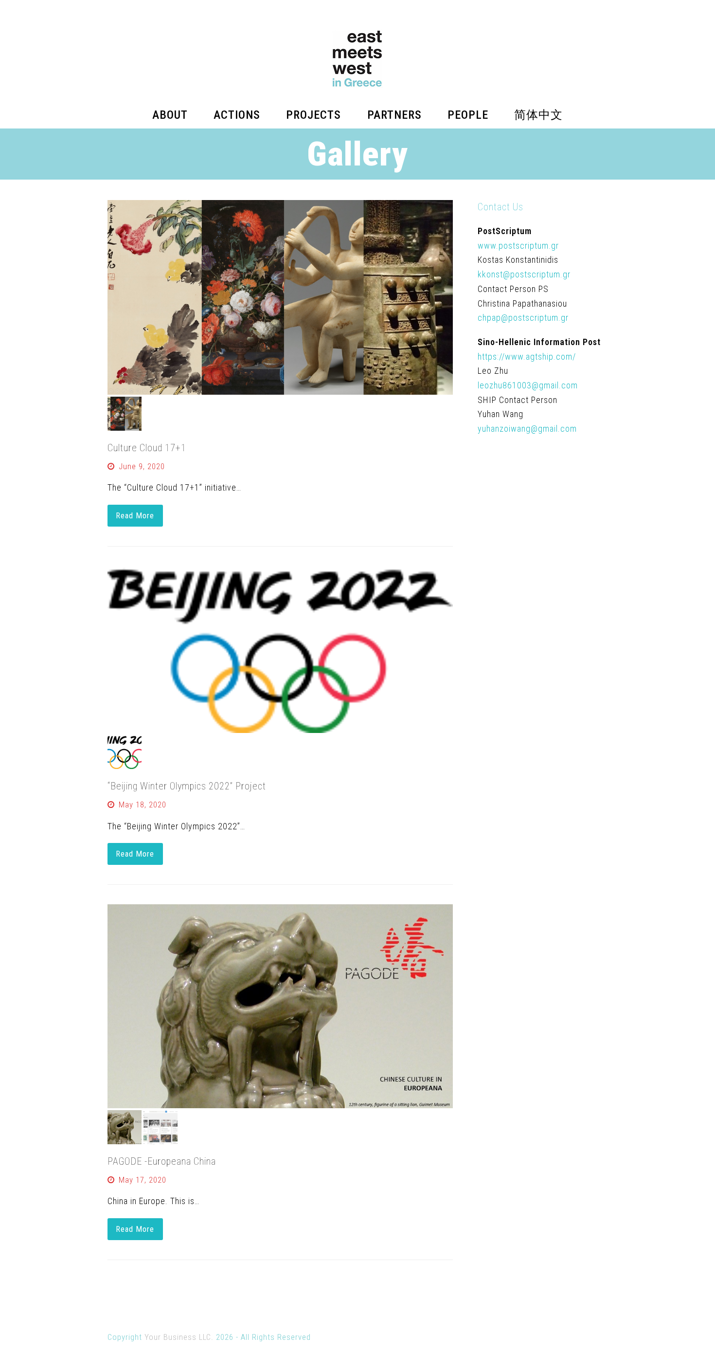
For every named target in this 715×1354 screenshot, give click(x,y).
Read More (135, 515)
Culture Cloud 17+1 (146, 448)
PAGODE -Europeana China (161, 1161)
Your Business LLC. (179, 1337)
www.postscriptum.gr (518, 245)
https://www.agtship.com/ (527, 356)
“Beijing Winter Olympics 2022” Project (186, 786)
